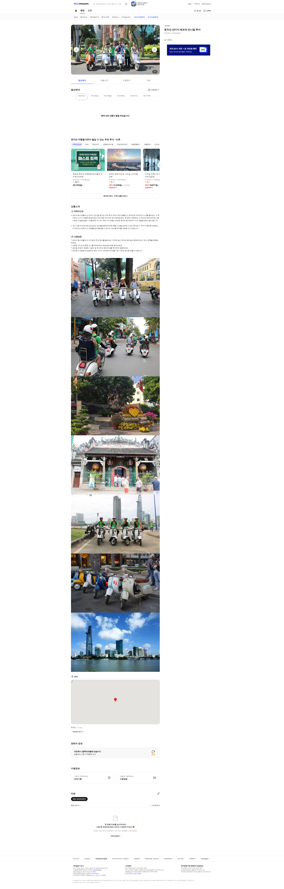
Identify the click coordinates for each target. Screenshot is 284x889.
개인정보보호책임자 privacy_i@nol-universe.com (196, 871)
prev (164, 50)
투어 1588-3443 (130, 868)
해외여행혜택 (139, 17)
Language (204, 859)
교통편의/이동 (108, 144)
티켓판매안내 (168, 859)
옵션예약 (82, 80)
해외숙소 (83, 17)
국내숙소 (115, 17)
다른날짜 (154, 90)
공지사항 (180, 859)
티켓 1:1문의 (137, 873)
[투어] (82, 10)
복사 (80, 728)
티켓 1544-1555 (142, 868)
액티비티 (95, 144)
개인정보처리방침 (101, 859)
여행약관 (137, 859)
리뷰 (149, 80)
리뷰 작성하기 (115, 836)
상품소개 (104, 80)
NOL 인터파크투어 (79, 799)
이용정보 (126, 80)
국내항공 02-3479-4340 (149, 871)
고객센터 (191, 858)
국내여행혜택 (152, 17)
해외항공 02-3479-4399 (133, 871)
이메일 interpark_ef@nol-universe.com (193, 870)
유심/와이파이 (122, 144)
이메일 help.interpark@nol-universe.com (150, 870)
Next (159, 165)
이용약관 (87, 859)
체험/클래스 (135, 144)
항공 (76, 17)
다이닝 (156, 144)
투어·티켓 (105, 17)
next (212, 50)
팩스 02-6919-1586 (131, 870)
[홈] (76, 10)
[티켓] (90, 10)
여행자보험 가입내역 (151, 859)
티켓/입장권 (76, 144)
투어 (87, 144)
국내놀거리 (126, 17)
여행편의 (147, 144)
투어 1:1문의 (129, 873)
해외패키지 (94, 17)
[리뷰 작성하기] (158, 793)
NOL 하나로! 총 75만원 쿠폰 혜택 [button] (106, 4)
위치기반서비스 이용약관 (120, 859)
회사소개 (76, 859)
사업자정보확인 (97, 870)
